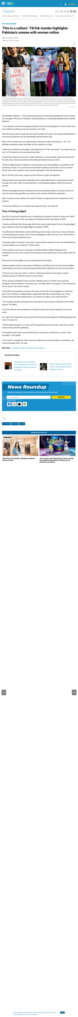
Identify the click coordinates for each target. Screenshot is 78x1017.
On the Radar (9, 24)
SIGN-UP (61, 397)
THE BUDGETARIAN (30, 16)
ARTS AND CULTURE (11, 16)
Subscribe (72, 4)
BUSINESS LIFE (46, 16)
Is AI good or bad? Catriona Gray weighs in (27, 348)
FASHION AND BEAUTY (64, 16)
